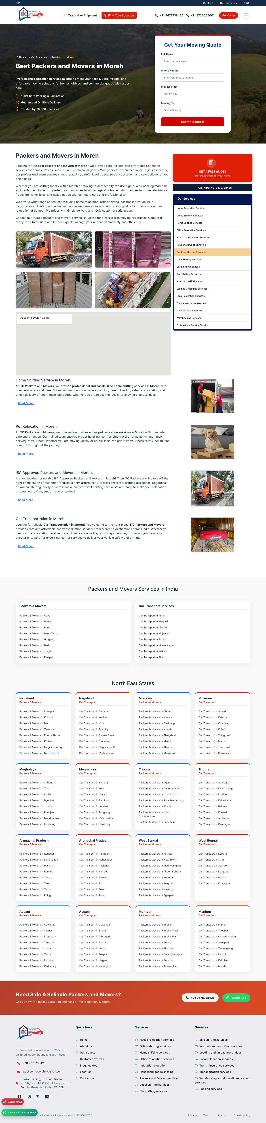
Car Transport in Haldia (212, 877)
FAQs (247, 3)
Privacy (192, 1115)
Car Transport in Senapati (214, 942)
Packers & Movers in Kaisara (155, 717)
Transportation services (215, 1072)
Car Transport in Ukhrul (212, 954)
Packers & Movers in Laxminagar (158, 794)
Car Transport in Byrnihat (94, 800)
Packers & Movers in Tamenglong (158, 966)
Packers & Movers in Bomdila (36, 871)
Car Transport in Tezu (92, 889)
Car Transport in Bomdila (93, 871)
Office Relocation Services (191, 230)
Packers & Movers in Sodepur (156, 877)
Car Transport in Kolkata (213, 853)
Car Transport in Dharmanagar (216, 788)
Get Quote (228, 15)
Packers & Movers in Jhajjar (35, 651)
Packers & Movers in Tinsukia (36, 942)
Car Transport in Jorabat (93, 806)
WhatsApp (238, 998)
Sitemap (222, 1115)
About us (86, 1046)
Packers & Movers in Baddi (35, 645)
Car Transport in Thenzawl (214, 747)
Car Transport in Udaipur (213, 794)
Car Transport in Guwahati (94, 924)
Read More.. (26, 403)
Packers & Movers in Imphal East (158, 936)
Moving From (169, 86)
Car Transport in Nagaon (93, 960)
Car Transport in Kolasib (213, 729)
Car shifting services (153, 1091)
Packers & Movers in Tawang (36, 877)
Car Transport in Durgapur (214, 871)
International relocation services (220, 1046)
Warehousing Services (188, 318)
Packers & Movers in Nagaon (36, 960)
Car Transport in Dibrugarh (95, 936)
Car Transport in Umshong (94, 824)
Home (22, 57)
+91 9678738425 (171, 15)
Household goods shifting (156, 1072)
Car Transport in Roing (92, 895)
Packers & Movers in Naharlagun (38, 859)
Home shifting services (155, 1052)
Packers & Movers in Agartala (156, 782)
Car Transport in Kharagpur (215, 883)
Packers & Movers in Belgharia (157, 883)
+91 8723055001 (203, 15)
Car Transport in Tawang (93, 877)
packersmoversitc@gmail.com (42, 1071)
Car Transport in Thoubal (213, 930)
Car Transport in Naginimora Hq (98, 747)
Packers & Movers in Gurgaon (36, 639)
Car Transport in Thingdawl (215, 735)
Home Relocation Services (191, 208)
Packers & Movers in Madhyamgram (160, 865)
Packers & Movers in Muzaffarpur (39, 633)
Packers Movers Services (191, 252)
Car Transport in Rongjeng (94, 812)
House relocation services (157, 1039)
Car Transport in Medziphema (96, 753)
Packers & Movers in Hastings (156, 889)
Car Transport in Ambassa (214, 818)
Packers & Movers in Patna (35, 621)
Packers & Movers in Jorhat (35, 948)
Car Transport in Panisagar (214, 824)
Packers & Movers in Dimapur (36, 711)
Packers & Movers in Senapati (156, 960)
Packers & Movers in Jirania (155, 806)
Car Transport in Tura (91, 788)
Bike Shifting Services (188, 274)
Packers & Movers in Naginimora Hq (40, 747)
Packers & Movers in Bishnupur (157, 948)
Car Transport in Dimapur (94, 711)
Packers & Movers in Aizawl (155, 711)
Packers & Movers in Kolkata (155, 853)
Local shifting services (155, 1084)
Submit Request (192, 121)
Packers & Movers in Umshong (37, 824)
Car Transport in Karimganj (95, 966)
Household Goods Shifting (191, 245)
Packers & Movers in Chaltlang (157, 723)
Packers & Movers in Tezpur (35, 954)
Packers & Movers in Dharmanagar (159, 788)
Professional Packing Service (192, 325)
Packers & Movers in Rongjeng (37, 812)
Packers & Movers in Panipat (36, 657)
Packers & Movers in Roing (35, 895)
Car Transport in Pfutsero (94, 741)
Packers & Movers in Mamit (155, 741)
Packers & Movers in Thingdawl (157, 735)
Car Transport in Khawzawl (214, 753)
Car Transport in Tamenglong (216, 948)
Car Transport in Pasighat (94, 865)
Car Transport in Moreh (212, 966)
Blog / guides (88, 1065)
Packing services (210, 1089)
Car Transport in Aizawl (212, 711)
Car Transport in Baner (152, 639)
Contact (208, 3)
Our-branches (228, 3)
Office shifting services (155, 1046)
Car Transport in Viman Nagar (156, 645)
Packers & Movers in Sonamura (157, 822)
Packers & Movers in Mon (34, 723)
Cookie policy (242, 1115)
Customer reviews (92, 1059)
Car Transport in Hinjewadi (154, 633)
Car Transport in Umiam (93, 794)
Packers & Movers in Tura (34, 788)
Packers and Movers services (159, 1078)
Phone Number (170, 70)
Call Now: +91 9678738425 (215, 187)
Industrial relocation (153, 1065)
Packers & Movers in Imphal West (158, 930)
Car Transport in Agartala (213, 782)
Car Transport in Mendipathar (96, 818)
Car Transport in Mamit (212, 741)
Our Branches (39, 57)
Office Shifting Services (189, 215)
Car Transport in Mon (91, 723)
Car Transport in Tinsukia (94, 942)
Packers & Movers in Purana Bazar (39, 735)
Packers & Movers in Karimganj (37, 966)
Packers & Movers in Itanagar (36, 853)
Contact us (87, 1078)
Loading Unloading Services (191, 288)
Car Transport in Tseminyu (94, 729)
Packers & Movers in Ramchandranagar (162, 800)
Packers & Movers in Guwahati (37, 924)
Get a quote (87, 1052)
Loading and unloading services (220, 1052)
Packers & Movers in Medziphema (39, 753)
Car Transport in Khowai (213, 812)
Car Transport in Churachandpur (218, 936)
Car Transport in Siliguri (212, 859)
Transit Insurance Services (191, 303)
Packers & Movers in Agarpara (157, 895)
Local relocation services (216, 1059)
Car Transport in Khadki (153, 627)
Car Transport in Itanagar (94, 853)
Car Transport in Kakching (214, 960)
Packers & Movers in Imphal (155, 924)
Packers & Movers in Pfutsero (36, 741)
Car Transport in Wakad (153, 651)
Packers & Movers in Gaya (34, 615)
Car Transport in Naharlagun (96, 859)
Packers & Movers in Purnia (35, 627)
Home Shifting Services (189, 222)
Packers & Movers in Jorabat (36, 806)
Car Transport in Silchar (93, 930)
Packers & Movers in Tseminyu (37, 729)
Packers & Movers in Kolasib (155, 729)
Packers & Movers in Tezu (34, 889)
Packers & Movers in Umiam (35, 794)
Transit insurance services (216, 1065)
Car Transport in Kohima (93, 717)
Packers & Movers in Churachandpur (160, 954)
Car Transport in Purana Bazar (97, 735)
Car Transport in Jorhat (92, 948)
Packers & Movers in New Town (157, 859)
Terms (207, 1115)
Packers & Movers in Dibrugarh (37, 936)
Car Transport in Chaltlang (214, 723)
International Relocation (189, 281)
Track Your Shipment (82, 15)
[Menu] (245, 15)
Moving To (167, 103)
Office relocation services (157, 1059)
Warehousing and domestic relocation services (222, 1080)
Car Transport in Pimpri (152, 657)
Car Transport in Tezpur (93, 954)
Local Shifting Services (189, 259)
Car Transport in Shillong (93, 782)
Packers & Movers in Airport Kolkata (160, 871)
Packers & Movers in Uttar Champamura (154, 814)
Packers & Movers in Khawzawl (157, 753)
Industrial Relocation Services (192, 237)
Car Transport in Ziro (91, 883)
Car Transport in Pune (151, 615)
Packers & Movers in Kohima (36, 717)
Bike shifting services (213, 1039)
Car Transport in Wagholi (153, 621)
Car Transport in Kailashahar (215, 800)
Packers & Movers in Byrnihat (36, 800)
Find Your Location (121, 15)
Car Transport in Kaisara (213, 717)
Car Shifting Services (188, 266)
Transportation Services (189, 310)
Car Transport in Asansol (213, 865)
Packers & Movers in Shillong (36, 782)
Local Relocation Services (190, 296)
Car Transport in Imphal (212, 924)
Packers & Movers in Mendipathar (39, 818)
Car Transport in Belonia (213, 806)
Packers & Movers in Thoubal (156, 942)
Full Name (167, 54)
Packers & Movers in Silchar (35, 930)
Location (86, 1072)
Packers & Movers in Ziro (34, 883)
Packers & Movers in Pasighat (36, 865)
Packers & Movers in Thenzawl (157, 747)
